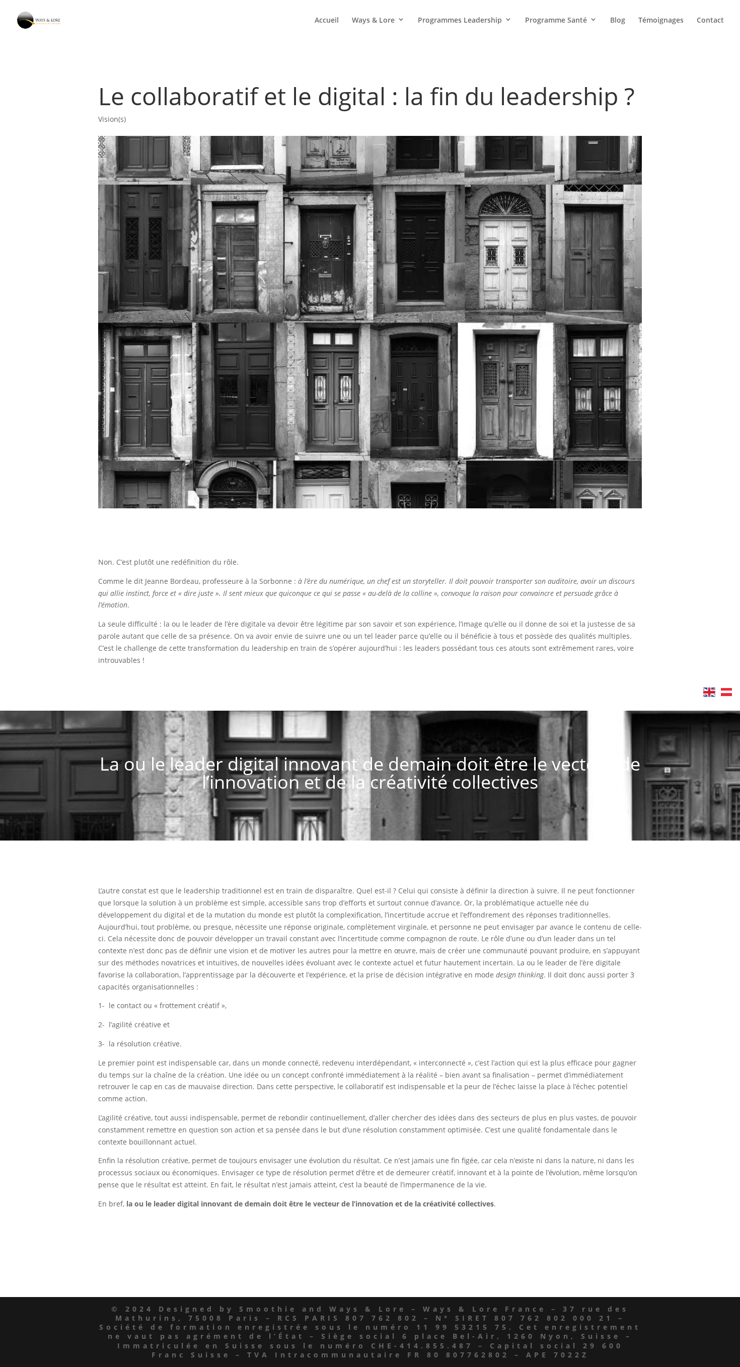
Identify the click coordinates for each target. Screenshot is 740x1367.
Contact (710, 21)
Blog (617, 21)
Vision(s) (112, 119)
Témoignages (661, 21)
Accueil (327, 21)
